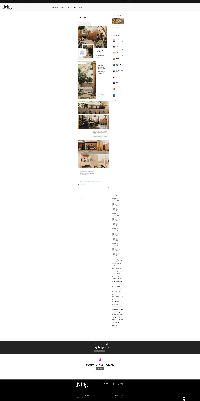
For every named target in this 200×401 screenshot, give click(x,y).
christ (122, 319)
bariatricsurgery (118, 291)
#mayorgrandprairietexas (116, 268)
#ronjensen (118, 273)
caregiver (120, 311)
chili (119, 317)
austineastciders (114, 288)
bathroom (113, 293)
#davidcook (117, 261)
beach (113, 294)
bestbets (113, 296)
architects (113, 281)
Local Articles (117, 276)
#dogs (120, 261)
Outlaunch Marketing (120, 397)
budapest (121, 306)
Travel (118, 278)
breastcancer (118, 302)
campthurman (121, 309)
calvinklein (114, 309)
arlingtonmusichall (119, 281)
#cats (113, 261)
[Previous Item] (114, 21)
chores (120, 319)
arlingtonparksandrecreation (116, 283)
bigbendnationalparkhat (119, 296)
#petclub (118, 271)
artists (113, 286)
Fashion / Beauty (115, 274)
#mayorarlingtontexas (115, 266)
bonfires (122, 299)
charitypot (114, 316)
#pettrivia (113, 273)
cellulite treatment (115, 314)
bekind (116, 294)
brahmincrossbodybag (118, 301)
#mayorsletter (114, 271)
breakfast (113, 302)
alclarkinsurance (115, 279)
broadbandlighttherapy (116, 306)
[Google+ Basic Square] (116, 325)
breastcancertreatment (115, 304)
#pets (121, 271)
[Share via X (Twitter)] (81, 184)
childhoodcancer (115, 317)
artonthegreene (117, 286)
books (113, 301)
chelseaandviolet (118, 316)
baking (121, 289)
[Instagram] (100, 359)
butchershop (121, 307)
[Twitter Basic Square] (114, 325)
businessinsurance (115, 307)
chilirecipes (122, 317)
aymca (118, 289)
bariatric (113, 291)
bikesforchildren (115, 297)
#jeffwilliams (119, 263)
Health (121, 274)
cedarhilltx (118, 312)
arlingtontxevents (119, 284)
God (119, 274)
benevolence (120, 294)
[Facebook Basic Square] (113, 325)
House (113, 276)
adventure (120, 278)
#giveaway (114, 263)
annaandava (120, 279)
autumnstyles (114, 289)
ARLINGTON (6, 0)
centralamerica (120, 314)
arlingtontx (114, 284)
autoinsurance (120, 288)
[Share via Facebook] (78, 184)
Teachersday (114, 278)
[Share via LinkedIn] (83, 184)
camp (117, 309)
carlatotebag (114, 312)
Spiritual (121, 276)
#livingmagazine (115, 265)
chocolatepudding (115, 319)
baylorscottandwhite (119, 293)
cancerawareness (115, 311)
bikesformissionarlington (116, 299)
